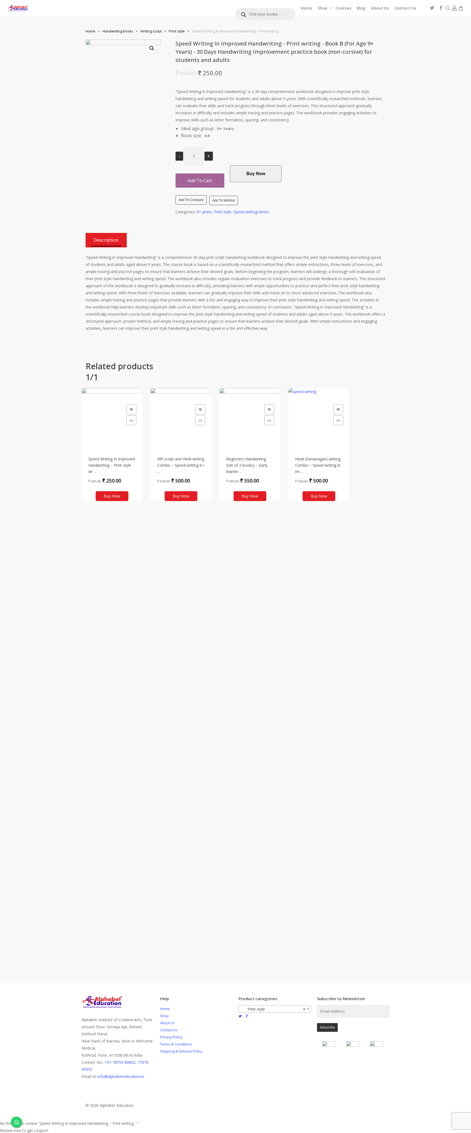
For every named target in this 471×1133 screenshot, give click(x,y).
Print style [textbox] (273, 1009)
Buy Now (255, 173)
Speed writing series (251, 211)
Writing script (151, 31)
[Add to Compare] (131, 420)
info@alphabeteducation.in (120, 1076)
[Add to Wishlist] (131, 409)
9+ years (204, 211)
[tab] (106, 240)
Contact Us (169, 1029)
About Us (167, 1022)
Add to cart (200, 181)
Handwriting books (117, 31)
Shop (164, 1015)
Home (90, 31)
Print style (177, 31)
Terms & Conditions (176, 1044)
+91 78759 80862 (120, 1062)
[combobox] (274, 1009)
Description (106, 240)
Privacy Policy (171, 1037)
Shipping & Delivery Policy (181, 1051)
